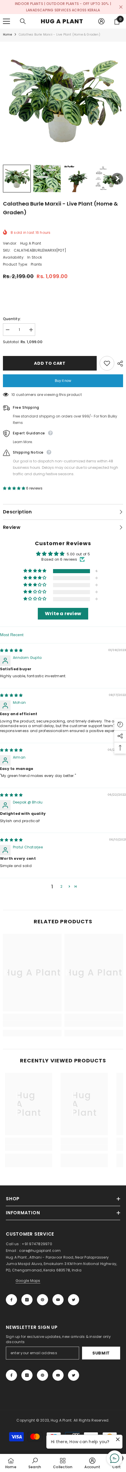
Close (121, 7)
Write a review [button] (63, 613)
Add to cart (50, 363)
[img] (11, 650)
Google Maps (28, 1280)
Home (7, 34)
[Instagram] (27, 1299)
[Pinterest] (42, 1299)
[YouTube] (58, 1299)
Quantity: (12, 318)
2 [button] (61, 886)
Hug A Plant (30, 243)
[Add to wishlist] (107, 363)
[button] (17, 178)
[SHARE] (118, 364)
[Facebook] (11, 1299)
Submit (101, 1353)
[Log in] (101, 21)
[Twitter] (73, 1299)
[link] (32, 1023)
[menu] (6, 21)
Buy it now (63, 381)
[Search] (22, 21)
